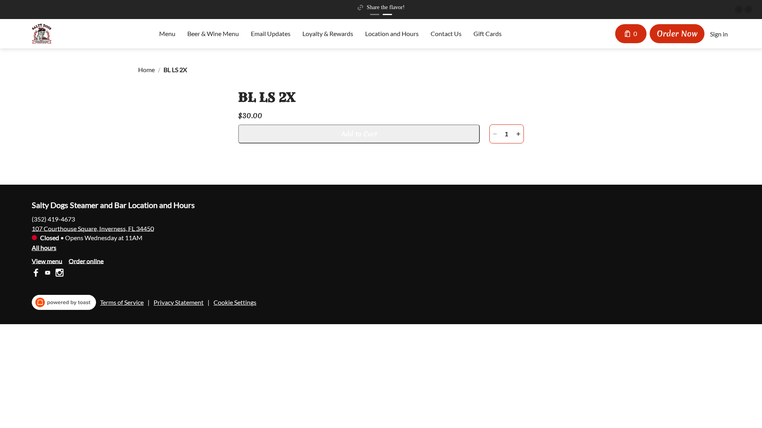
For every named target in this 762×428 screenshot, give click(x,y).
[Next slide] (748, 9)
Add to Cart (359, 133)
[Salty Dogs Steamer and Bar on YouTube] (48, 274)
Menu (167, 33)
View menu (47, 260)
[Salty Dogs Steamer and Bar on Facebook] (37, 274)
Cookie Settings (235, 302)
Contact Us (446, 33)
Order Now (677, 33)
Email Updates (271, 33)
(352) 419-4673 (53, 218)
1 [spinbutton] (506, 134)
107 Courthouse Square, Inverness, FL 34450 (93, 228)
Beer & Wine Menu (213, 33)
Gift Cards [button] (487, 33)
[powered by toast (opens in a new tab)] (63, 302)
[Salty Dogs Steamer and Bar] (42, 34)
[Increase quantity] (518, 134)
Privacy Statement (179, 302)
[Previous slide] (739, 9)
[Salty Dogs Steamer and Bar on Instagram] (59, 274)
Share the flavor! (386, 7)
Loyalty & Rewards (327, 33)
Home (146, 69)
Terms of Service (122, 302)
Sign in (719, 34)
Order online (86, 260)
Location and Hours (392, 33)
